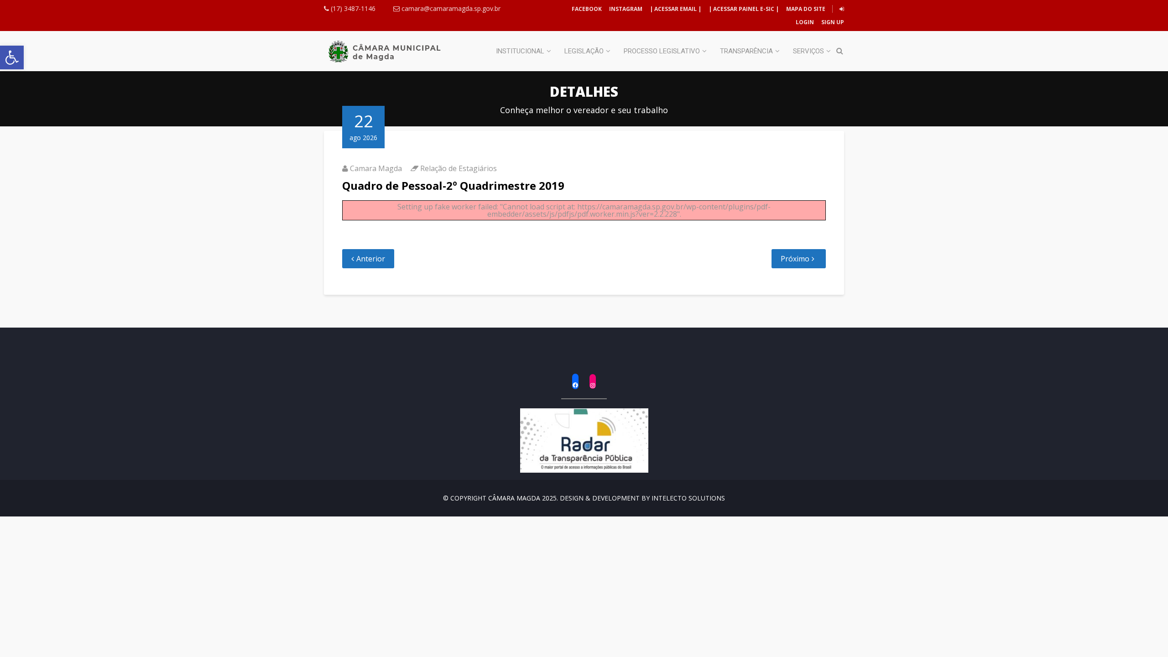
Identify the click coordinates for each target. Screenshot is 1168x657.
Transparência (746, 51)
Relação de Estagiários (458, 168)
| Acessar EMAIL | (675, 9)
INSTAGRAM (625, 9)
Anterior (370, 259)
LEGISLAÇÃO (584, 51)
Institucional (520, 51)
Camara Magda (376, 168)
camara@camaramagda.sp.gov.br (450, 8)
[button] (12, 57)
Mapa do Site (805, 9)
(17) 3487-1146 (352, 8)
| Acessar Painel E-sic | (744, 9)
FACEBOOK (587, 9)
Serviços (808, 51)
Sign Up (832, 22)
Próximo (795, 259)
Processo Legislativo (662, 51)
